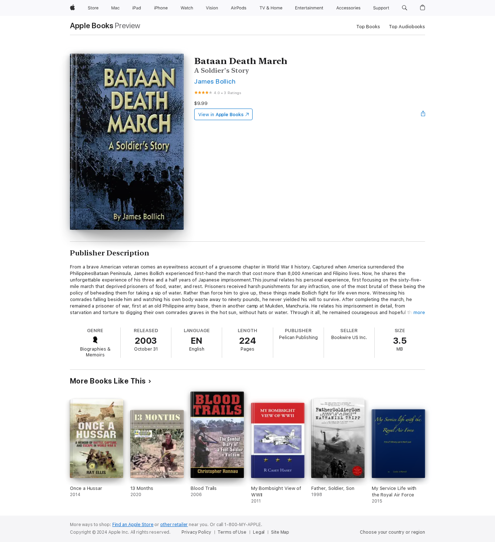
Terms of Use (231, 532)
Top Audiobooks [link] (407, 26)
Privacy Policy (196, 532)
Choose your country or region (392, 532)
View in (221, 114)
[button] (404, 8)
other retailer (174, 524)
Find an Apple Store (133, 524)
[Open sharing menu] (423, 114)
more (419, 312)
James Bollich (215, 81)
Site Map (280, 532)
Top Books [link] (368, 26)
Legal (259, 532)
